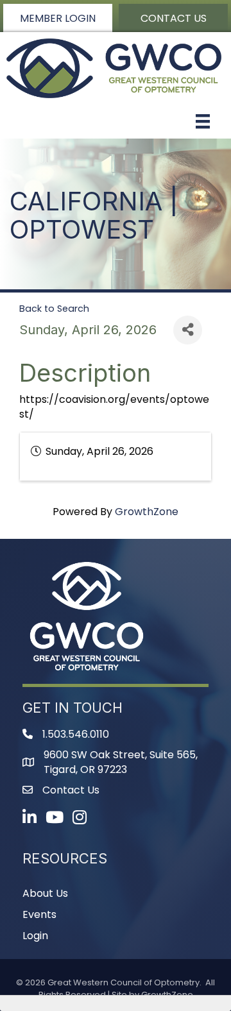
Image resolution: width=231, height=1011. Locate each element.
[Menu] (202, 121)
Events (39, 914)
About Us (45, 893)
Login (35, 935)
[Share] (187, 330)
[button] (57, 18)
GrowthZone (146, 511)
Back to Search (54, 308)
